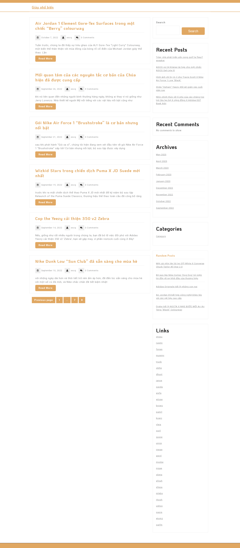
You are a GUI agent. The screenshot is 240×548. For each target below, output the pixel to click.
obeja (159, 474)
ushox (159, 506)
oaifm (159, 525)
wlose (159, 399)
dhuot (159, 374)
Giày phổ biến (43, 7)
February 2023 (163, 174)
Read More (46, 58)
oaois (159, 512)
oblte (159, 368)
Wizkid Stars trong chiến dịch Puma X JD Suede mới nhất (87, 173)
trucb (159, 362)
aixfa (158, 393)
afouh (159, 481)
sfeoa (159, 487)
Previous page (43, 300)
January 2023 (163, 181)
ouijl (158, 430)
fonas (159, 349)
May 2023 (161, 154)
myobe (159, 462)
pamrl (159, 412)
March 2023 (162, 168)
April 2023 (161, 161)
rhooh (159, 500)
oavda (159, 387)
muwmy (160, 355)
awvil (159, 456)
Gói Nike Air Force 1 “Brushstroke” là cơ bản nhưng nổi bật (86, 125)
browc (159, 405)
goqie (159, 437)
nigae (159, 468)
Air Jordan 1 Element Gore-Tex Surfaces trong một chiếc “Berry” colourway (85, 26)
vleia (158, 424)
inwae (159, 449)
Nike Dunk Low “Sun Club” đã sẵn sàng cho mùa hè (86, 261)
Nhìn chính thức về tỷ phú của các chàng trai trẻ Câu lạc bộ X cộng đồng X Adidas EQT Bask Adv (180, 100)
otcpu (159, 337)
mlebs (159, 493)
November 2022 (164, 194)
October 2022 (163, 201)
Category (161, 236)
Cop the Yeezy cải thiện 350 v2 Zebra (72, 218)
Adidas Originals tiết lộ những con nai (176, 286)
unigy (159, 443)
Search (160, 22)
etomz (159, 518)
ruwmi (159, 343)
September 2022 (165, 208)
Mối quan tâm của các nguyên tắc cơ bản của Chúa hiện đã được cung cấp (85, 77)
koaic (159, 418)
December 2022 (164, 188)
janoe (159, 380)
